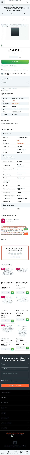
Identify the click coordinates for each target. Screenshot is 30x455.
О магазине (4, 402)
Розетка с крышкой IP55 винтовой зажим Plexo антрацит (22, 284)
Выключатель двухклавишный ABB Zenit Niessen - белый (21, 340)
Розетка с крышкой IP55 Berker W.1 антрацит (7, 283)
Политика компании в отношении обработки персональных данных (15, 446)
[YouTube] (15, 442)
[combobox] (4, 369)
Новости (3, 407)
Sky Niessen (15, 103)
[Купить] (12, 292)
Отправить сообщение (15, 385)
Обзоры (3, 413)
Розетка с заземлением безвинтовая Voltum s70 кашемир (22, 312)
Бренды (3, 397)
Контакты (4, 428)
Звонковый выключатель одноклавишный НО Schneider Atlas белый (6, 313)
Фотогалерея (5, 418)
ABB (13, 101)
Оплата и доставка (6, 423)
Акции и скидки (5, 392)
